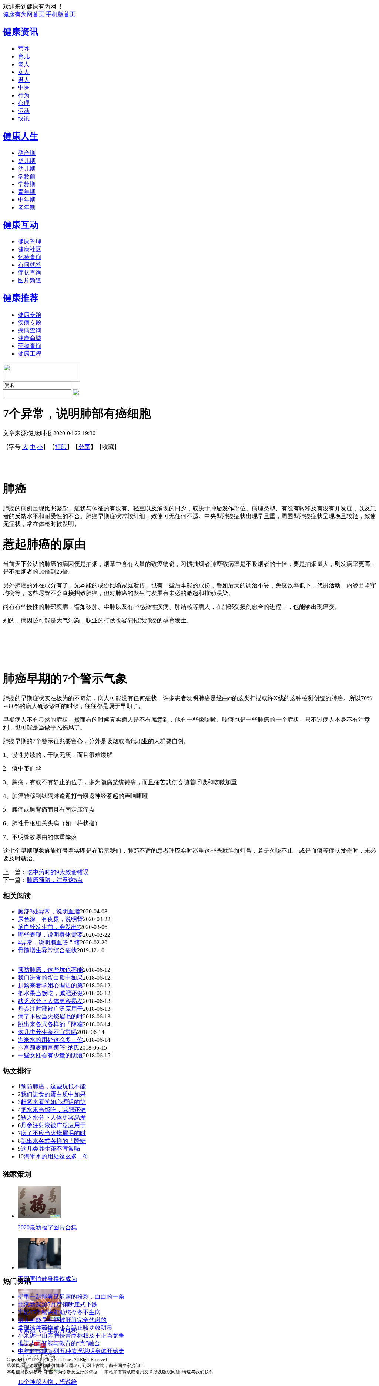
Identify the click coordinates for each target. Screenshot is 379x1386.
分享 (84, 447)
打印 (61, 447)
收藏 (108, 447)
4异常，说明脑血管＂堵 (49, 942)
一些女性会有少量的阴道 (50, 1055)
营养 (24, 49)
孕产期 (27, 153)
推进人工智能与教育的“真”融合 (59, 1343)
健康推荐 (20, 298)
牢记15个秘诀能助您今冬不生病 (59, 1312)
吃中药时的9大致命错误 (58, 872)
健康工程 (29, 353)
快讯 (24, 118)
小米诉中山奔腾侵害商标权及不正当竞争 (71, 1335)
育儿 (24, 56)
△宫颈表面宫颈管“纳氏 (49, 1047)
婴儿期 (27, 161)
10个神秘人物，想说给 (47, 1382)
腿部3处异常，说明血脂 (49, 911)
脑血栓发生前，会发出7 (49, 927)
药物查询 (29, 346)
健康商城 (29, 338)
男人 (24, 80)
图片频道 (29, 280)
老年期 (27, 207)
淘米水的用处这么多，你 (50, 1040)
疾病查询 (29, 330)
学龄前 (27, 176)
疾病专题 (29, 322)
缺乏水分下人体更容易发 (50, 1001)
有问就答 (29, 265)
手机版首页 (61, 14)
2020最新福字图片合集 (47, 1227)
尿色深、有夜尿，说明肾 (50, 919)
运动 (24, 111)
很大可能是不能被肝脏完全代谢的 (62, 1320)
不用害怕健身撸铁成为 (47, 1279)
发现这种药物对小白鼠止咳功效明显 (65, 1328)
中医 (24, 87)
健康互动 (20, 225)
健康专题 (29, 315)
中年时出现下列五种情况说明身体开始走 (71, 1351)
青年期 (27, 192)
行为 (24, 95)
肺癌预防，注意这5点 (55, 880)
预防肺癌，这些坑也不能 (50, 970)
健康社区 (29, 249)
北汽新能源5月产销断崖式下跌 (58, 1304)
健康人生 (20, 136)
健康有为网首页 (23, 14)
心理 (24, 103)
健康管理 (29, 241)
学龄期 (27, 184)
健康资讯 (20, 32)
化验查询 (29, 257)
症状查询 (29, 272)
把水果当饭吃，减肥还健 (50, 993)
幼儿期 (27, 168)
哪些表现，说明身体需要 (50, 935)
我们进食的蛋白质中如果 (50, 977)
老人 (24, 64)
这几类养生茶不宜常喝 (47, 1032)
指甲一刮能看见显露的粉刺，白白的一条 (71, 1296)
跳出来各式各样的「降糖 (50, 1024)
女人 (24, 72)
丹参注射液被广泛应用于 (50, 1009)
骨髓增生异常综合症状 (47, 950)
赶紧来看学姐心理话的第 (50, 985)
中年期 (27, 200)
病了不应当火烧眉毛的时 (50, 1016)
